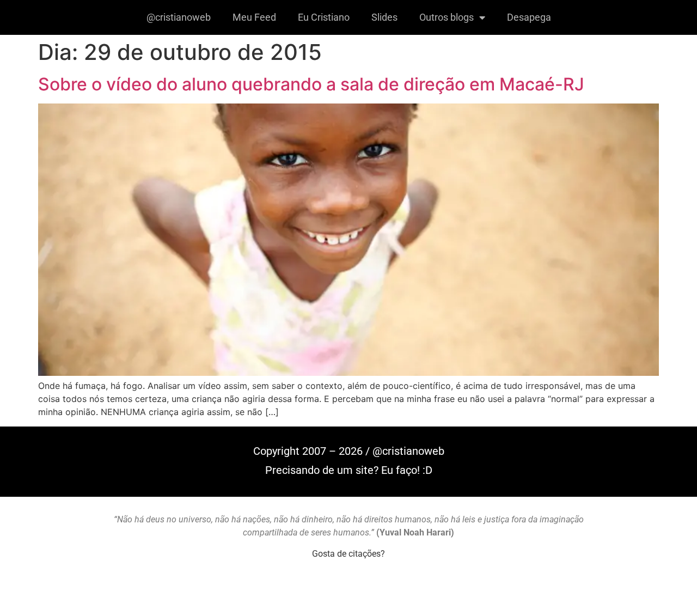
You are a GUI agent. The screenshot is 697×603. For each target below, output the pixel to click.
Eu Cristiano (324, 17)
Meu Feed (254, 17)
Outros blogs (446, 17)
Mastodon (348, 591)
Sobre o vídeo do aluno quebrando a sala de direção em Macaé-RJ (311, 84)
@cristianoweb (178, 17)
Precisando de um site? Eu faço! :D (348, 470)
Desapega (529, 17)
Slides (384, 17)
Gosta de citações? (348, 554)
